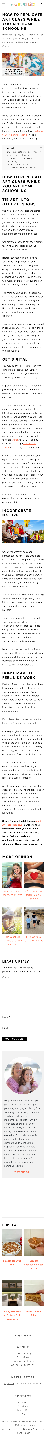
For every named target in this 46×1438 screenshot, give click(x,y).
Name (6, 1017)
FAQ (23, 1414)
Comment (8, 977)
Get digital (15, 161)
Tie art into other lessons (21, 158)
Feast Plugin (23, 1433)
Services (23, 1406)
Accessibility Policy (23, 1365)
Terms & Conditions (23, 1361)
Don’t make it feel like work (23, 167)
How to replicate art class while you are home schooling (22, 153)
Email (6, 1028)
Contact (23, 1402)
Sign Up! (9, 1383)
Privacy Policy (23, 1353)
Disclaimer (23, 1357)
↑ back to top (23, 1335)
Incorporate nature (19, 164)
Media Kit (23, 1410)
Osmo (15, 440)
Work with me (21, 1171)
